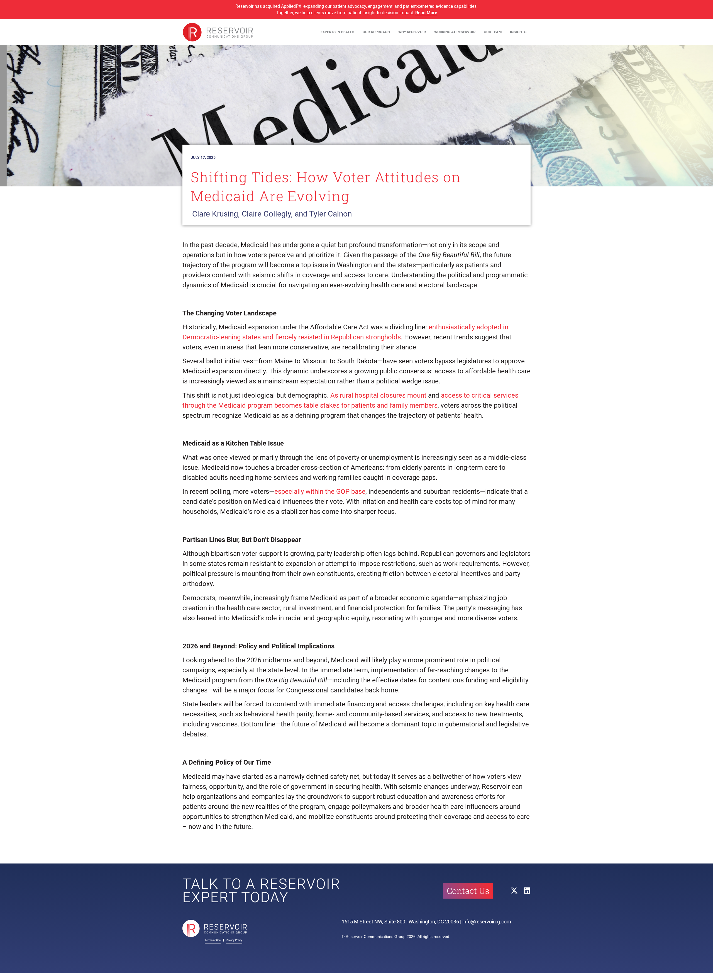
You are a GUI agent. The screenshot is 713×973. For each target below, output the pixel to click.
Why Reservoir (412, 32)
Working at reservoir (454, 32)
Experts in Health (337, 32)
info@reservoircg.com (486, 922)
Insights (518, 32)
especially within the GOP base (319, 491)
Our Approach (376, 32)
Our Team (493, 32)
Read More (426, 12)
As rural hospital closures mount (378, 395)
